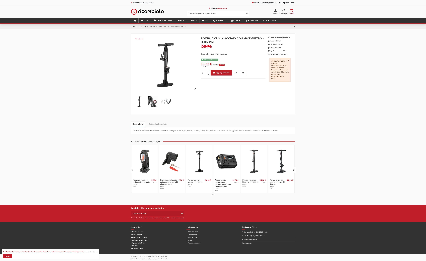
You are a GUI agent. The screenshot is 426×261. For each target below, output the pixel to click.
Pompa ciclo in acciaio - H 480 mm (195, 181)
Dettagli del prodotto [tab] (158, 124)
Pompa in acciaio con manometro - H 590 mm (277, 182)
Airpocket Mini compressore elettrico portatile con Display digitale (223, 183)
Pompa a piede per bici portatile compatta (141, 181)
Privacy (134, 246)
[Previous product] (293, 26)
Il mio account (193, 232)
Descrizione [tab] (138, 124)
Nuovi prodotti (137, 234)
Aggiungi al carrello (222, 73)
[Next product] (294, 26)
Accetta (7, 256)
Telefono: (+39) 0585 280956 (254, 236)
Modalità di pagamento (140, 240)
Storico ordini (192, 237)
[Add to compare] (243, 73)
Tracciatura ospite (194, 243)
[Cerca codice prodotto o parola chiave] (247, 13)
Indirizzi (190, 240)
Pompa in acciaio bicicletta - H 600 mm (250, 181)
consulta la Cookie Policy (91, 251)
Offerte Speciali (137, 232)
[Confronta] (155, 152)
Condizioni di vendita (139, 237)
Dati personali (192, 234)
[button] (144, 20)
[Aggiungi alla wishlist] (236, 73)
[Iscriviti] (181, 213)
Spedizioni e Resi (138, 243)
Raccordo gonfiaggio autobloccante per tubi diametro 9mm (169, 182)
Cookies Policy (137, 248)
